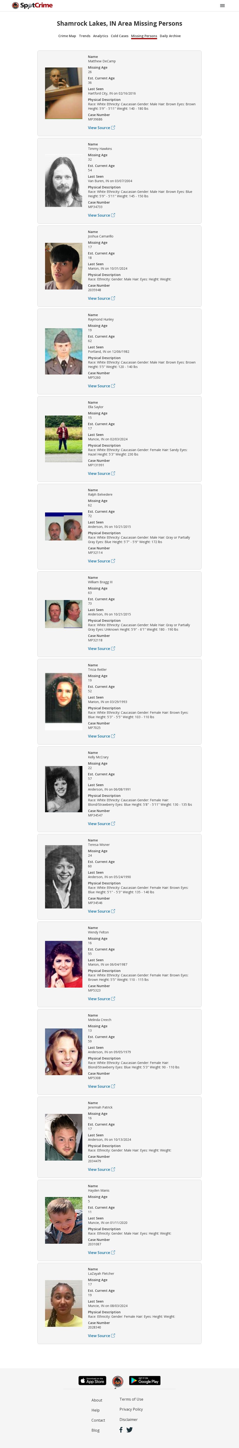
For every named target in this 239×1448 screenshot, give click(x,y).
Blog (95, 1430)
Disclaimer (129, 1419)
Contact (98, 1420)
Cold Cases (119, 36)
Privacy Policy (131, 1409)
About (96, 1400)
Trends (84, 36)
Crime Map (67, 36)
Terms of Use (131, 1399)
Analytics (100, 36)
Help (95, 1410)
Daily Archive (170, 36)
